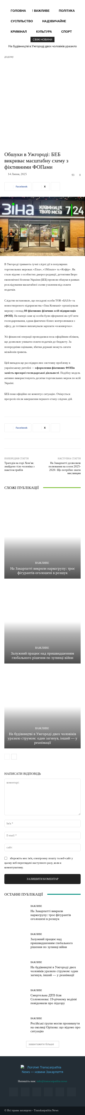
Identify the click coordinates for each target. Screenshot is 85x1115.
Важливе (42, 562)
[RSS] (36, 1092)
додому (9, 57)
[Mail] (25, 1092)
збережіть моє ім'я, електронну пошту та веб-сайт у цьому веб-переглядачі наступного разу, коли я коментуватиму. (38, 863)
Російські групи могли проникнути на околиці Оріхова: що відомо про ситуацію (55, 1027)
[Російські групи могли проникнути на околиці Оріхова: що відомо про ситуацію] (15, 1025)
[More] (55, 186)
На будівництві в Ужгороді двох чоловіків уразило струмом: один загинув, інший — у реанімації (42, 738)
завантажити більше (41, 1044)
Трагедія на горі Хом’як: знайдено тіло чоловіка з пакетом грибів (19, 466)
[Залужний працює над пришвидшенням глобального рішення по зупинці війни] (42, 622)
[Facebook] (13, 1092)
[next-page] (14, 757)
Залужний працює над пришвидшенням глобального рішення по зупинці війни (52, 943)
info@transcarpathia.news (52, 1081)
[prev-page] (7, 757)
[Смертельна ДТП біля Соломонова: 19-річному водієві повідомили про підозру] (15, 997)
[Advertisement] (42, 103)
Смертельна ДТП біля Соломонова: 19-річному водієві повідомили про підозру (54, 999)
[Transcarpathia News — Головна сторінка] (42, 1069)
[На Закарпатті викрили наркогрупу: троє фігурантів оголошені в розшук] (42, 537)
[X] (60, 1092)
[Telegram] (48, 1092)
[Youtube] (71, 1092)
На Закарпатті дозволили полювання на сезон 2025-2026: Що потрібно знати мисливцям (65, 468)
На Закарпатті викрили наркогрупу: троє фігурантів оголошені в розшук (51, 915)
